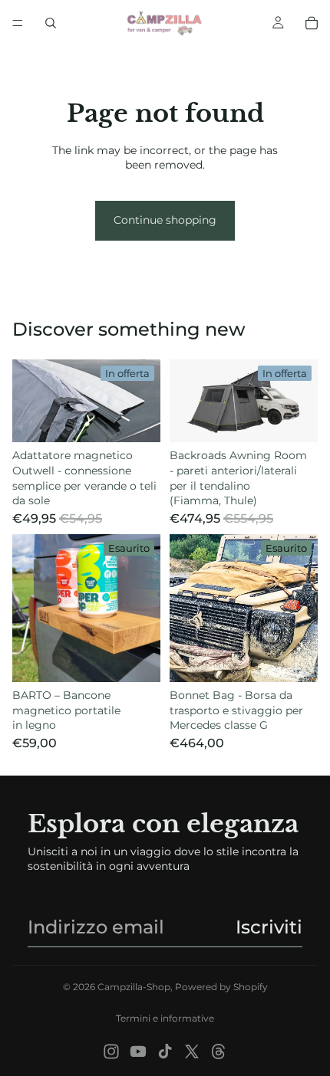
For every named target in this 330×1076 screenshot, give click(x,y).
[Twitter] (192, 1051)
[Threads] (219, 1051)
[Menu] (17, 23)
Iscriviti (269, 927)
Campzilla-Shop (133, 986)
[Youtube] (138, 1051)
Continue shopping (165, 220)
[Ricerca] (51, 23)
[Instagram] (111, 1051)
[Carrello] (311, 23)
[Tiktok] (165, 1051)
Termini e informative (165, 1018)
